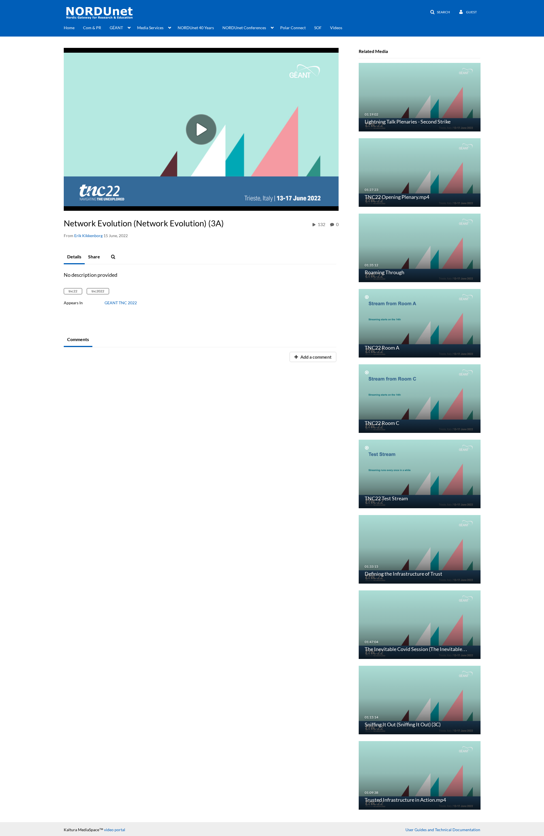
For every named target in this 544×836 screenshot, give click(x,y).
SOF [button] (318, 27)
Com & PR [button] (92, 27)
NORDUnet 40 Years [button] (196, 27)
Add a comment (315, 356)
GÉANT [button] (116, 27)
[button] (440, 12)
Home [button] (69, 27)
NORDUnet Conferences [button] (244, 27)
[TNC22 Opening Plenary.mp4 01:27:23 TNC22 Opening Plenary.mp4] (420, 172)
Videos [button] (336, 27)
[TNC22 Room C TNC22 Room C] (420, 398)
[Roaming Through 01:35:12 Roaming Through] (420, 247)
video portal (114, 829)
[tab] (74, 257)
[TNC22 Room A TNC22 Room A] (420, 323)
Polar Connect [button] (293, 27)
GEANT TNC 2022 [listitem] (121, 302)
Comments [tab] (78, 339)
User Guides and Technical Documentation (442, 829)
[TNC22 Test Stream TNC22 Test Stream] (420, 473)
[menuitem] (73, 27)
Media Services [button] (150, 27)
